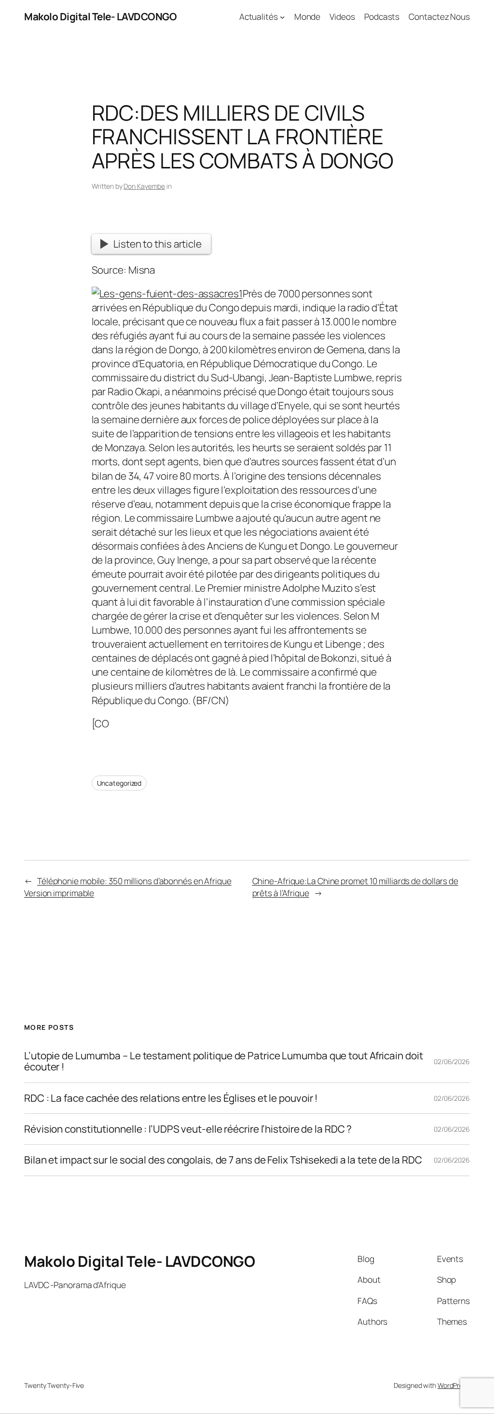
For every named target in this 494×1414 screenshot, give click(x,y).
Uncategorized (119, 783)
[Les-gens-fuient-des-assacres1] (167, 293)
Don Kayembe (144, 186)
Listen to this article (157, 243)
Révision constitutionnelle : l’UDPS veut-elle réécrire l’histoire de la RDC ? (188, 1129)
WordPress (454, 1385)
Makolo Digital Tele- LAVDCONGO (100, 16)
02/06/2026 (452, 1061)
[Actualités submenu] (282, 16)
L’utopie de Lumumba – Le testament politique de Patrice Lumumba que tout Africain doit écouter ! (223, 1061)
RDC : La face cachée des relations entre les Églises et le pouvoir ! (171, 1098)
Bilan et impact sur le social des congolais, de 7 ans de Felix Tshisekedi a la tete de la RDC (223, 1159)
